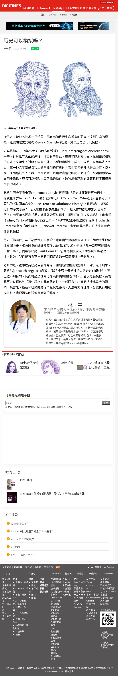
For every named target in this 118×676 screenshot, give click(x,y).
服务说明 (18, 567)
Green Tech (56, 597)
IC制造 (54, 653)
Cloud (53, 628)
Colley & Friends (58, 14)
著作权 (28, 567)
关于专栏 (67, 594)
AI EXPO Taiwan (78, 605)
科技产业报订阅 (107, 588)
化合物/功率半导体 (56, 593)
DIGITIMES (108, 573)
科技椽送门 (6, 605)
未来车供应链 (6, 587)
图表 (18, 634)
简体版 (110, 2)
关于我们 (6, 567)
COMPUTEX (92, 585)
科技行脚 (67, 588)
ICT (88, 607)
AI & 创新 (78, 597)
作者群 (73, 14)
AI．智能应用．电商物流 (19, 602)
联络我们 (104, 604)
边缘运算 (55, 588)
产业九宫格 (6, 599)
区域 (31, 579)
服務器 (54, 634)
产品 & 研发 (79, 594)
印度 (33, 585)
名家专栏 (67, 585)
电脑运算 (55, 631)
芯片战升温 (6, 581)
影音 (81, 8)
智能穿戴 (55, 644)
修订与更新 (6, 617)
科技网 (30, 8)
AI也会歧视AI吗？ (21, 523)
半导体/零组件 (93, 594)
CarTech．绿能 (20, 590)
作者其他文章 (13, 354)
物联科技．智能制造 (20, 627)
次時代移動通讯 (56, 624)
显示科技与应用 (56, 657)
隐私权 (38, 567)
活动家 (73, 8)
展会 (4, 610)
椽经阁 (60, 8)
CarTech (55, 647)
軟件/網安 (91, 610)
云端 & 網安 (79, 591)
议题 (42, 579)
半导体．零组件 (20, 584)
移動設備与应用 (56, 639)
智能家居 (55, 613)
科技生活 (90, 619)
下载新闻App (106, 610)
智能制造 (55, 610)
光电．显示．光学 (20, 620)
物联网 (54, 616)
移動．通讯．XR (20, 596)
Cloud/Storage (93, 597)
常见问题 (48, 567)
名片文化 (16, 547)
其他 (76, 601)
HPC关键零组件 (56, 584)
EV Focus (55, 601)
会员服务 (104, 582)
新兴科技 (55, 604)
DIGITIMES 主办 (79, 584)
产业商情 (107, 8)
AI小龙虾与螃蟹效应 (22, 539)
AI (87, 588)
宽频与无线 (56, 619)
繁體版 (103, 2)
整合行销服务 (106, 597)
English (110, 567)
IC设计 (54, 650)
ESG (88, 591)
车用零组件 (56, 579)
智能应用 (78, 588)
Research (45, 8)
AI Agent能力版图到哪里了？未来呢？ (32, 531)
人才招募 (104, 601)
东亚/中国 (33, 590)
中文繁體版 (96, 567)
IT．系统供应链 (20, 614)
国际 (33, 594)
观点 (42, 582)
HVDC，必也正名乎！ (23, 555)
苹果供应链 (6, 593)
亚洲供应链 (56, 607)
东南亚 (34, 582)
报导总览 (44, 585)
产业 (15, 579)
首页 (43, 14)
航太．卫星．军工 (20, 608)
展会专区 (44, 591)
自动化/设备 (92, 613)
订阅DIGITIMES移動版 (108, 593)
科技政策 (20, 631)
